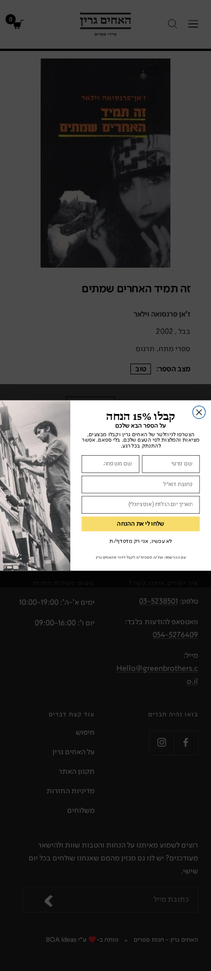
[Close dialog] (199, 412)
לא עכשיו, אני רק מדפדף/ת (140, 541)
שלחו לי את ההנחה (140, 524)
